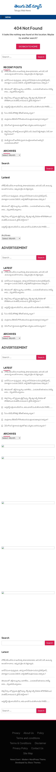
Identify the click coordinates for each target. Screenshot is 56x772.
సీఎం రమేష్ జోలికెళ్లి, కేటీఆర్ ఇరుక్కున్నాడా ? (19, 113)
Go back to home (28, 46)
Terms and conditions (28, 738)
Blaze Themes (34, 762)
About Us (29, 733)
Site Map (28, 753)
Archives (6, 235)
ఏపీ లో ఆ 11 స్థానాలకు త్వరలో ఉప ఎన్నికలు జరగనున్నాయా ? (25, 125)
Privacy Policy (20, 748)
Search (5, 163)
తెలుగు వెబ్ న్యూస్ (28, 6)
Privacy (16, 733)
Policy (40, 733)
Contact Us (37, 748)
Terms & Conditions (20, 743)
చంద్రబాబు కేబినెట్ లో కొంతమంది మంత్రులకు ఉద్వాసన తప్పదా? (26, 119)
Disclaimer (40, 743)
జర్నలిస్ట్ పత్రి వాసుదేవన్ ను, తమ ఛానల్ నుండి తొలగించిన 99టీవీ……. (28, 107)
